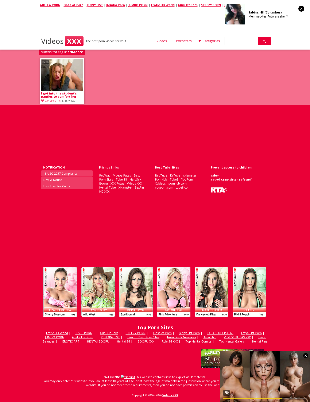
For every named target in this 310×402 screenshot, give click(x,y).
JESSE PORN (83, 333)
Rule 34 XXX (170, 341)
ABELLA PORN (50, 5)
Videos (61, 41)
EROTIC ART (70, 341)
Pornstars (184, 41)
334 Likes (50, 101)
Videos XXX (170, 395)
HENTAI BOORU (98, 341)
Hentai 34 (123, 341)
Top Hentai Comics (198, 341)
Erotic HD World (163, 5)
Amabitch (210, 337)
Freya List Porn (251, 333)
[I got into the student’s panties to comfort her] (62, 90)
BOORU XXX (145, 341)
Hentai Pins (259, 341)
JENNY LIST (95, 5)
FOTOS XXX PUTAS (220, 333)
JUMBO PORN (138, 5)
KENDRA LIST (110, 337)
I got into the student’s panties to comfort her (59, 95)
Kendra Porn (115, 5)
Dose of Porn (73, 5)
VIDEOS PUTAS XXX (237, 337)
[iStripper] (155, 319)
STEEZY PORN (211, 5)
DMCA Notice (52, 180)
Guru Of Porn (188, 5)
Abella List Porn (82, 337)
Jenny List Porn (189, 333)
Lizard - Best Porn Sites (143, 337)
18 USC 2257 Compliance (60, 173)
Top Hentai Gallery (231, 341)
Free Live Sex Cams (56, 186)
